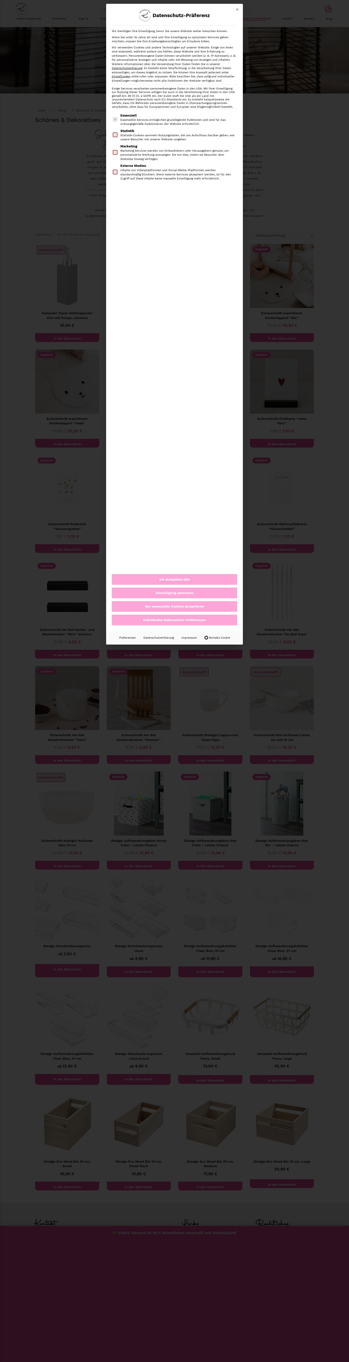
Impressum (189, 637)
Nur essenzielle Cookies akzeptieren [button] (174, 606)
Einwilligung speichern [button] (174, 593)
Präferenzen (127, 637)
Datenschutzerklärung (127, 68)
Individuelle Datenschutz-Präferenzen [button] (174, 620)
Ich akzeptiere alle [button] (174, 579)
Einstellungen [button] (121, 76)
